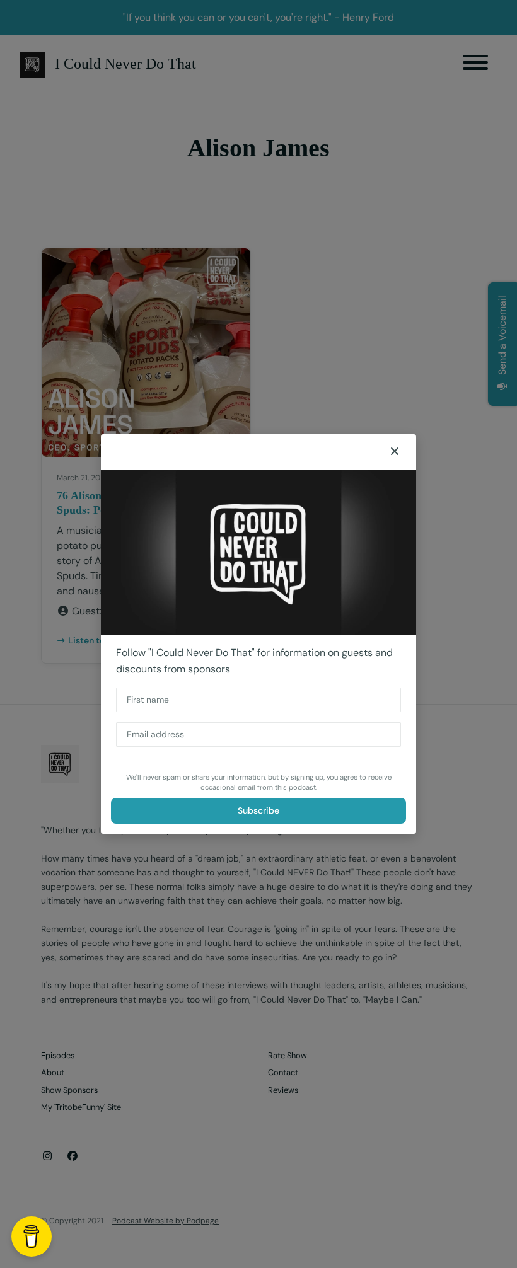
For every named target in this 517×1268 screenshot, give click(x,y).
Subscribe (258, 810)
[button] (394, 451)
